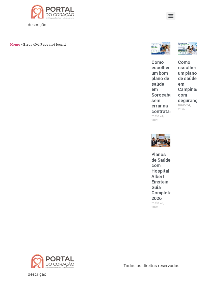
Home (15, 44)
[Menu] (170, 16)
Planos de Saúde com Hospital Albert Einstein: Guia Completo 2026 (161, 176)
